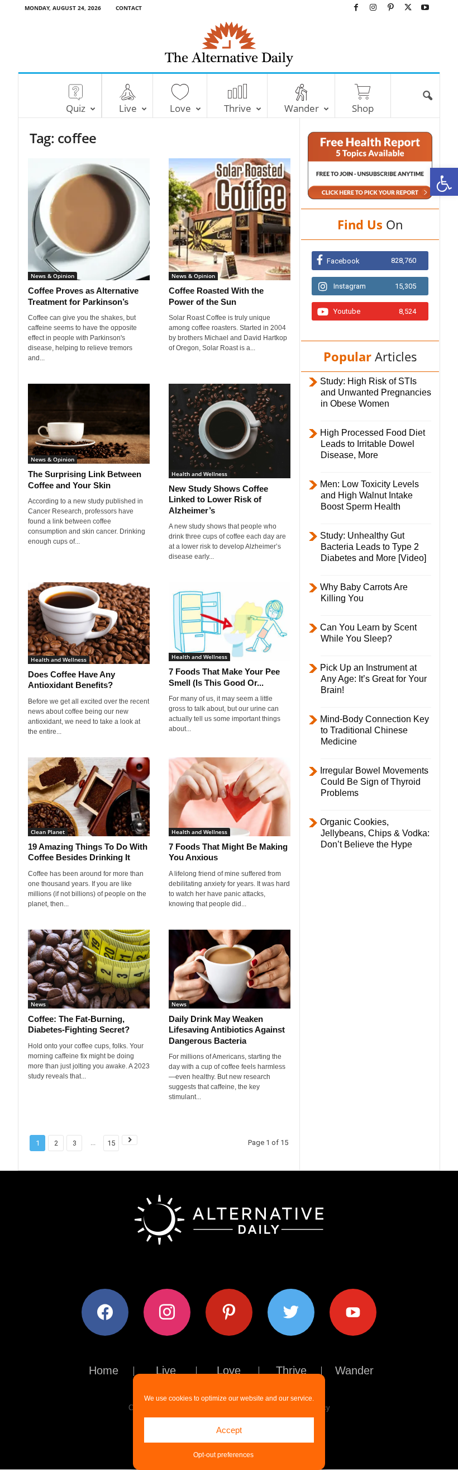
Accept (229, 1430)
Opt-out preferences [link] (223, 1455)
